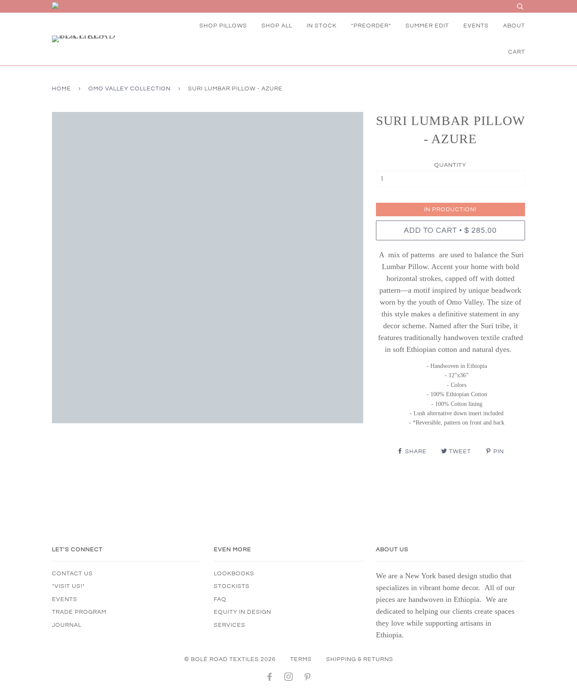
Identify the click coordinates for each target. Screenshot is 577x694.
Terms (301, 659)
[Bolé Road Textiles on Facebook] (269, 678)
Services (229, 625)
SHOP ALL (276, 26)
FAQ (220, 599)
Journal (67, 625)
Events (64, 599)
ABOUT (514, 26)
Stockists (232, 586)
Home (61, 89)
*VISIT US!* (68, 586)
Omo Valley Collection (129, 89)
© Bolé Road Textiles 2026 (230, 659)
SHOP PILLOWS (223, 26)
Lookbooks (234, 574)
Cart (516, 52)
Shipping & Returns (359, 659)
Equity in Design (242, 612)
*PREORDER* (371, 26)
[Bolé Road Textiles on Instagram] (288, 678)
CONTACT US (72, 574)
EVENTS (476, 26)
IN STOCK (322, 26)
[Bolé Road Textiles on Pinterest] (307, 678)
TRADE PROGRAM (79, 612)
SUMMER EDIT (427, 26)
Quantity (450, 165)
